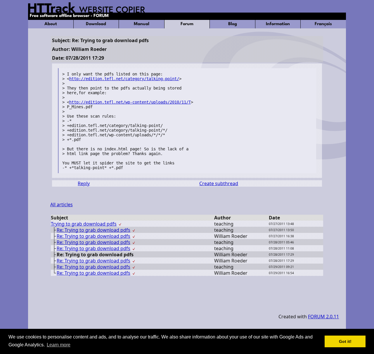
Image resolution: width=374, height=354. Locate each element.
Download (96, 24)
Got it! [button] (345, 341)
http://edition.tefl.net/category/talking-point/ (124, 78)
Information (278, 24)
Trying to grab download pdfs (84, 224)
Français (323, 24)
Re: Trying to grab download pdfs (93, 230)
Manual (141, 24)
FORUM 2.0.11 (323, 316)
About (50, 24)
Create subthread (218, 183)
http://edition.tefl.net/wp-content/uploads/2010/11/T (130, 102)
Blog (232, 24)
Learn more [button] (58, 344)
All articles (61, 204)
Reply (84, 183)
